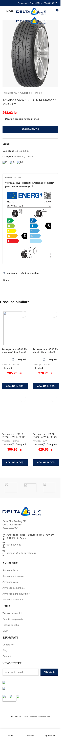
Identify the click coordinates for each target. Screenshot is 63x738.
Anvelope (25, 92)
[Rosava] (30, 487)
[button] (15, 386)
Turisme (37, 92)
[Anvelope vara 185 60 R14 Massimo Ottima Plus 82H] (15, 328)
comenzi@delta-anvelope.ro (21, 553)
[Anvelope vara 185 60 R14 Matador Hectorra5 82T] (46, 328)
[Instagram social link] (10, 3)
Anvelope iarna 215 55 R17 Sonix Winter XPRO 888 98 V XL (14, 437)
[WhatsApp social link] (28, 280)
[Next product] (56, 93)
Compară (12, 273)
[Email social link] (16, 280)
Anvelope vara (10, 582)
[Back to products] (52, 93)
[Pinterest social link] (20, 280)
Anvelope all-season (13, 576)
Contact (33, 3)
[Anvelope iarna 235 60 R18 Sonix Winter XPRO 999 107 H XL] (46, 413)
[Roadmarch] (49, 487)
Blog (40, 3)
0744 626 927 (50, 3)
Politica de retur (11, 625)
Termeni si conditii (12, 613)
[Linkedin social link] (14, 3)
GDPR (6, 630)
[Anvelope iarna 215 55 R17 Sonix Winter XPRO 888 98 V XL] (15, 413)
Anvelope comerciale (14, 587)
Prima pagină (10, 92)
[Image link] (22, 511)
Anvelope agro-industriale (16, 593)
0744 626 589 (14, 544)
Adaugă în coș (30, 129)
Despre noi (23, 3)
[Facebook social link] (6, 3)
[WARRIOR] (11, 487)
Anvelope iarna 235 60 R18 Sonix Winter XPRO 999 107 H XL (45, 437)
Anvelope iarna (10, 570)
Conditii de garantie (13, 619)
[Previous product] (48, 93)
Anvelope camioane (13, 599)
